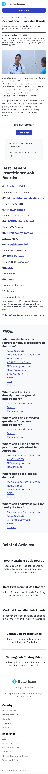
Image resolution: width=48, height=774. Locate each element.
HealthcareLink (18, 244)
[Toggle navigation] (44, 4)
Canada (6, 719)
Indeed (11, 291)
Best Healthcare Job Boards (24, 560)
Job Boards (24, 17)
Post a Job (24, 10)
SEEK (11, 267)
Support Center (10, 743)
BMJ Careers (16, 256)
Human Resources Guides (15, 756)
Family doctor (15, 411)
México (5, 727)
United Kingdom (10, 715)
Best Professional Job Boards (24, 587)
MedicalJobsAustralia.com (25, 198)
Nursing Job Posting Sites (24, 657)
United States (9, 710)
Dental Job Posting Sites (24, 633)
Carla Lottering (11, 35)
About (5, 739)
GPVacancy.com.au (20, 233)
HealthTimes (16, 209)
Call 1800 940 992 (11, 747)
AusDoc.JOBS (16, 186)
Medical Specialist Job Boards (24, 610)
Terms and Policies (11, 760)
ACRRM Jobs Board (20, 221)
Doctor (11, 407)
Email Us (6, 751)
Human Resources (9, 17)
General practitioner (19, 403)
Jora (10, 279)
